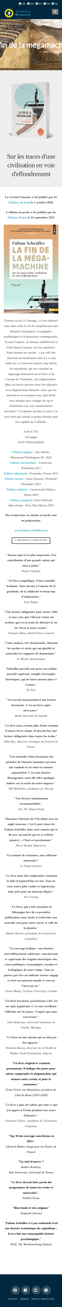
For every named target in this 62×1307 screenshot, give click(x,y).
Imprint (24, 1299)
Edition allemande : (17, 473)
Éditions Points (17, 217)
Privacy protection (43, 1299)
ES (40, 3)
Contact (12, 1299)
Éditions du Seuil (19, 202)
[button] (55, 12)
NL (56, 3)
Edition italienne (17, 489)
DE (23, 3)
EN (32, 3)
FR (48, 3)
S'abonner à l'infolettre (31, 540)
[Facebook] (15, 1290)
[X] (25, 1290)
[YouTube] (36, 1290)
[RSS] (46, 1290)
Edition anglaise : (23, 452)
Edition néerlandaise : (24, 462)
